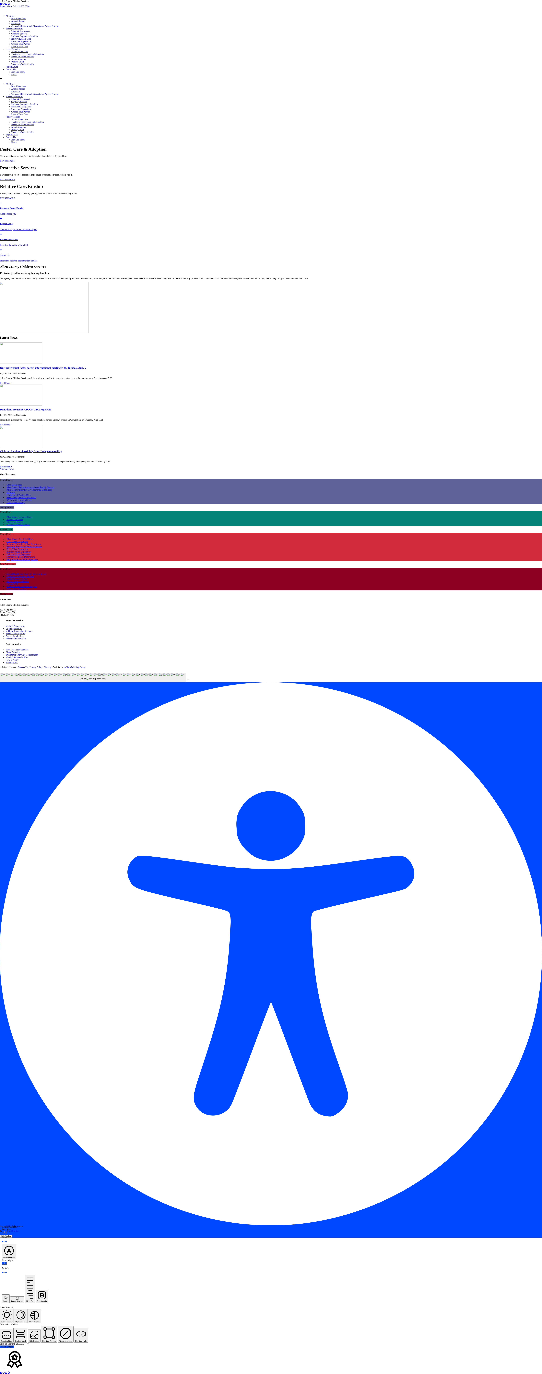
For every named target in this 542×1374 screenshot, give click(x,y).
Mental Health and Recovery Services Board (26, 574)
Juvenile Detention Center (18, 524)
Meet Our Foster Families (22, 56)
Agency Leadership (14, 636)
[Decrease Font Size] (4, 1241)
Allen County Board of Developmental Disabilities (29, 490)
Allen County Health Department (21, 497)
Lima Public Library (15, 502)
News (14, 74)
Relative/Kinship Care (21, 39)
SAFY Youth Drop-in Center (19, 500)
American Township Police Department (24, 546)
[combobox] (93, 677)
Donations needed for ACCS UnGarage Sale (25, 409)
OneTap (14, 1231)
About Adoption (18, 59)
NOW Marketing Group (74, 667)
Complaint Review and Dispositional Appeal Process (34, 26)
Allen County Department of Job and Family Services (30, 487)
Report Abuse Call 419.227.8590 (14, 6)
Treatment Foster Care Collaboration (27, 54)
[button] (188, 679)
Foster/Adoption (13, 49)
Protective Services (14, 28)
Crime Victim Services (16, 589)
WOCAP (10, 492)
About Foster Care (19, 51)
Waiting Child (17, 61)
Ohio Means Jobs (14, 485)
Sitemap (47, 667)
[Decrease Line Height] (4, 1272)
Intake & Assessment (20, 31)
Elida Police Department (17, 549)
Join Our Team (18, 72)
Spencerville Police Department (20, 557)
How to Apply (12, 660)
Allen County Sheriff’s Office (19, 539)
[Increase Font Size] (4, 1232)
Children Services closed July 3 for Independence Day (31, 451)
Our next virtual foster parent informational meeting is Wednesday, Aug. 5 (43, 367)
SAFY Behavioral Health (17, 581)
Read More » (6, 383)
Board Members (18, 18)
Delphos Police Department (18, 554)
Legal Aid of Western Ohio (18, 495)
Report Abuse (12, 67)
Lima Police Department (17, 541)
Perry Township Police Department (22, 559)
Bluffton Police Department (18, 552)
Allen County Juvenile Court (19, 517)
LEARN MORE (7, 161)
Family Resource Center (17, 579)
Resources (15, 23)
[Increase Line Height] (4, 1263)
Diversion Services (14, 522)
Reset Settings (7, 1347)
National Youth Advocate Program (21, 586)
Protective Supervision (21, 41)
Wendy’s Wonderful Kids (22, 64)
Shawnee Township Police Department (23, 544)
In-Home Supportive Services (24, 36)
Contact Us (11, 69)
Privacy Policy (35, 667)
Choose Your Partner (20, 44)
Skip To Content (7, 1344)
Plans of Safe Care (19, 46)
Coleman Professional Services (20, 576)
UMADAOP (12, 584)
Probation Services (14, 519)
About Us (10, 16)
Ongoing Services (19, 34)
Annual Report (18, 21)
